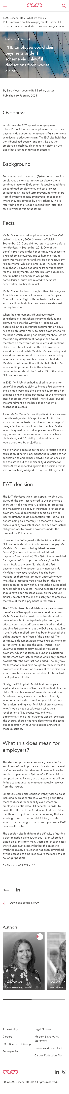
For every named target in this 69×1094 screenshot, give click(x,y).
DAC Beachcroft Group (17, 1044)
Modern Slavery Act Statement (46, 1039)
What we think (35, 18)
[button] (64, 5)
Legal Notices (42, 1029)
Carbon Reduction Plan (48, 1056)
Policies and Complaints (48, 1048)
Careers (7, 1037)
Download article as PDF (24, 903)
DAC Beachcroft (13, 18)
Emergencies (10, 1052)
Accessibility (10, 1029)
